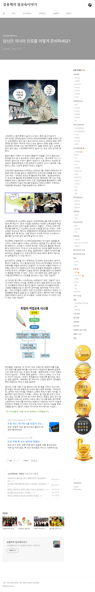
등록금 (76, 144)
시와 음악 (76, 314)
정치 (75, 269)
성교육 (76, 97)
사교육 (76, 135)
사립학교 (77, 181)
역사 (75, 288)
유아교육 (77, 204)
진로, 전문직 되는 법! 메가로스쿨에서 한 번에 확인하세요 (25, 428)
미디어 (76, 282)
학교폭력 (77, 108)
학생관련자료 (77, 101)
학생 (75, 105)
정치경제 (76, 318)
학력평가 (77, 161)
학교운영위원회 (79, 128)
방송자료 (76, 236)
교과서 (76, 174)
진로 (75, 232)
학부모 (21, 473)
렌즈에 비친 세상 (79, 250)
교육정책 (76, 74)
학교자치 (77, 91)
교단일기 (77, 184)
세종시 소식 (77, 334)
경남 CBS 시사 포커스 (81, 243)
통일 (74, 338)
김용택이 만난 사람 (79, 330)
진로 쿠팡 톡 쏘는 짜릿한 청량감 (24, 441)
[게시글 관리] (17, 461)
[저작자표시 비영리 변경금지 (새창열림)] (34, 461)
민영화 (76, 279)
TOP (90, 584)
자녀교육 (77, 141)
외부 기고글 (77, 296)
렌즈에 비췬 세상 (79, 254)
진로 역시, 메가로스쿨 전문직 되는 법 (25, 423)
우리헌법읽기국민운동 (81, 303)
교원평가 (77, 81)
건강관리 (76, 322)
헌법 (74, 300)
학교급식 (77, 111)
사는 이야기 (78, 276)
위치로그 (42, 13)
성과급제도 (77, 84)
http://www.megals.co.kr (17, 420)
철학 (75, 226)
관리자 (68, 13)
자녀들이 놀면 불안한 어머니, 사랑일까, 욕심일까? (27, 484)
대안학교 (77, 207)
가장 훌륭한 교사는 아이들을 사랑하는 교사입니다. (23, 545)
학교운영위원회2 (79, 131)
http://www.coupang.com (18, 438)
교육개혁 (77, 94)
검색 (84, 5)
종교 (74, 258)
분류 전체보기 (78, 70)
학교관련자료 (77, 197)
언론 (75, 193)
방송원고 (77, 246)
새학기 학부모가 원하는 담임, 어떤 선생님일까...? (27, 489)
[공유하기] (14, 461)
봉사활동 (77, 168)
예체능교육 (77, 171)
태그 (14, 13)
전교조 (76, 215)
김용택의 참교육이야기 (20, 5)
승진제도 (77, 78)
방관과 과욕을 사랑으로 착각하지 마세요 (23, 495)
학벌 (75, 190)
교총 (75, 218)
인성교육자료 (77, 222)
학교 (75, 165)
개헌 (75, 306)
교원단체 (76, 211)
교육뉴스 (77, 240)
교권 (75, 187)
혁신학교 (77, 87)
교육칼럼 (77, 152)
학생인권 (77, 117)
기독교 (76, 262)
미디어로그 (27, 13)
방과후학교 (77, 177)
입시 (75, 121)
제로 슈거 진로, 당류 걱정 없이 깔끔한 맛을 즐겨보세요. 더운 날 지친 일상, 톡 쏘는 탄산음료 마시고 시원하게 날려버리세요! (32, 446)
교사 (75, 158)
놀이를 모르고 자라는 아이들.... (20, 492)
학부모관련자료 (78, 125)
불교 (75, 265)
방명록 (56, 13)
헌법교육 (77, 310)
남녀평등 (77, 114)
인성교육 (77, 229)
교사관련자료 (12, 473)
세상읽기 (77, 292)
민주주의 (76, 326)
